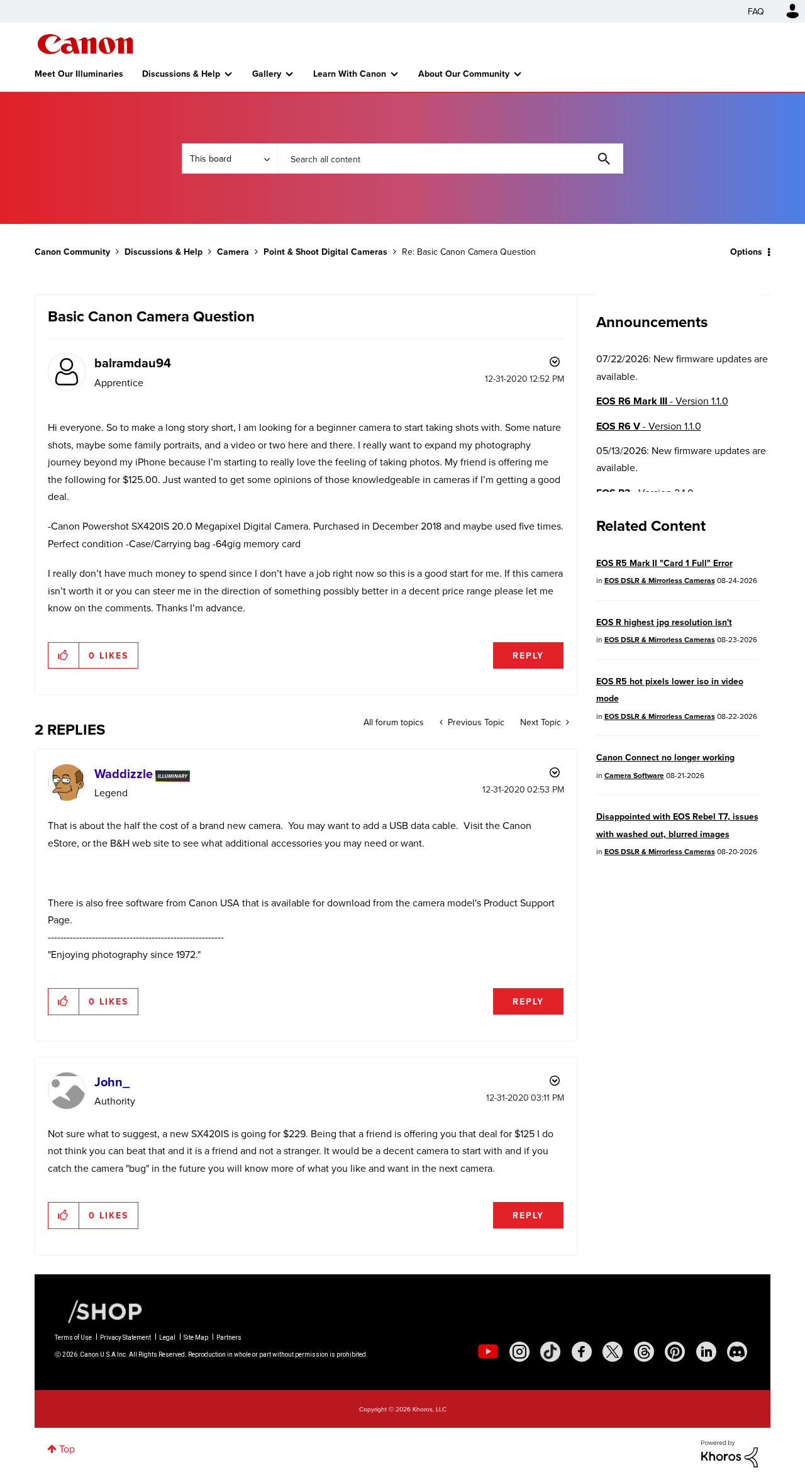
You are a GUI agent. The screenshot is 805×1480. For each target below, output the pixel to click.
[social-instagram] (519, 1352)
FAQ (756, 11)
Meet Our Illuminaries (79, 73)
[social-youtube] (488, 1352)
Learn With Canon (349, 73)
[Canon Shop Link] (99, 1310)
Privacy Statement (125, 1337)
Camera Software (634, 775)
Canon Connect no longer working (665, 757)
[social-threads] (644, 1352)
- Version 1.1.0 (662, 401)
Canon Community (85, 44)
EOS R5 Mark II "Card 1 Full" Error (664, 563)
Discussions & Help (181, 73)
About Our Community (463, 73)
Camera (233, 251)
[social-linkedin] (706, 1352)
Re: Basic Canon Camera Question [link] (469, 251)
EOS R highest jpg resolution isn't (664, 622)
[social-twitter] (612, 1352)
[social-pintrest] (675, 1352)
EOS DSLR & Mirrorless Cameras (659, 580)
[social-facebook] (582, 1352)
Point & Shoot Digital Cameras (325, 251)
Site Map (196, 1337)
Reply (528, 655)
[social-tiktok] (550, 1352)
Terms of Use (73, 1337)
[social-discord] (737, 1352)
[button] (63, 655)
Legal (167, 1337)
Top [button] (67, 1448)
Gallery (266, 73)
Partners (229, 1337)
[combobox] (450, 158)
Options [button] (746, 251)
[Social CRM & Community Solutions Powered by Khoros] (729, 1453)
